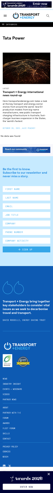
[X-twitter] (9, 466)
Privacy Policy (10, 446)
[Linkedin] (4, 466)
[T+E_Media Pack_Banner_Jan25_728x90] (26, 151)
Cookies (6, 451)
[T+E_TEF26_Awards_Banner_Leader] (26, 6)
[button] (9, 24)
